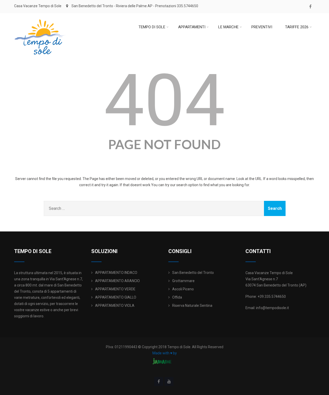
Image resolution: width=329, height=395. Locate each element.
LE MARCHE (228, 27)
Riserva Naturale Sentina (192, 305)
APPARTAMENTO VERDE (115, 289)
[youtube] (168, 381)
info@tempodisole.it (272, 308)
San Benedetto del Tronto (193, 273)
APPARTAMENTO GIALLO (115, 297)
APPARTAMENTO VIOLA (114, 305)
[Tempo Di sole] (40, 15)
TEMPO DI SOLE (152, 27)
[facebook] (310, 6)
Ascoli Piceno (183, 289)
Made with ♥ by (164, 353)
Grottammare (183, 281)
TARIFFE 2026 (296, 27)
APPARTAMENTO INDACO (116, 273)
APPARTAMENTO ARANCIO (117, 281)
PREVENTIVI (261, 27)
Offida (177, 297)
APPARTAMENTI (191, 27)
